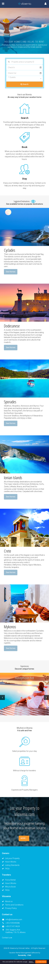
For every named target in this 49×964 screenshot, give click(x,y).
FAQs (7, 869)
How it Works (10, 862)
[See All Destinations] (32, 201)
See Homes (10, 272)
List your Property (12, 858)
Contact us (6, 938)
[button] (24, 79)
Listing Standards (12, 865)
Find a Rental (10, 880)
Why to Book (10, 887)
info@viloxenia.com (14, 919)
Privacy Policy (11, 908)
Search (25, 84)
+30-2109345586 (13, 923)
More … (31, 962)
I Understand (41, 962)
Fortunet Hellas (24, 948)
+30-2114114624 (13, 926)
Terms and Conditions (14, 905)
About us (9, 901)
